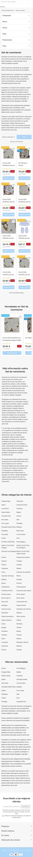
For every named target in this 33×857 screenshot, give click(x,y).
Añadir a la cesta (9, 178)
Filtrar (24, 137)
